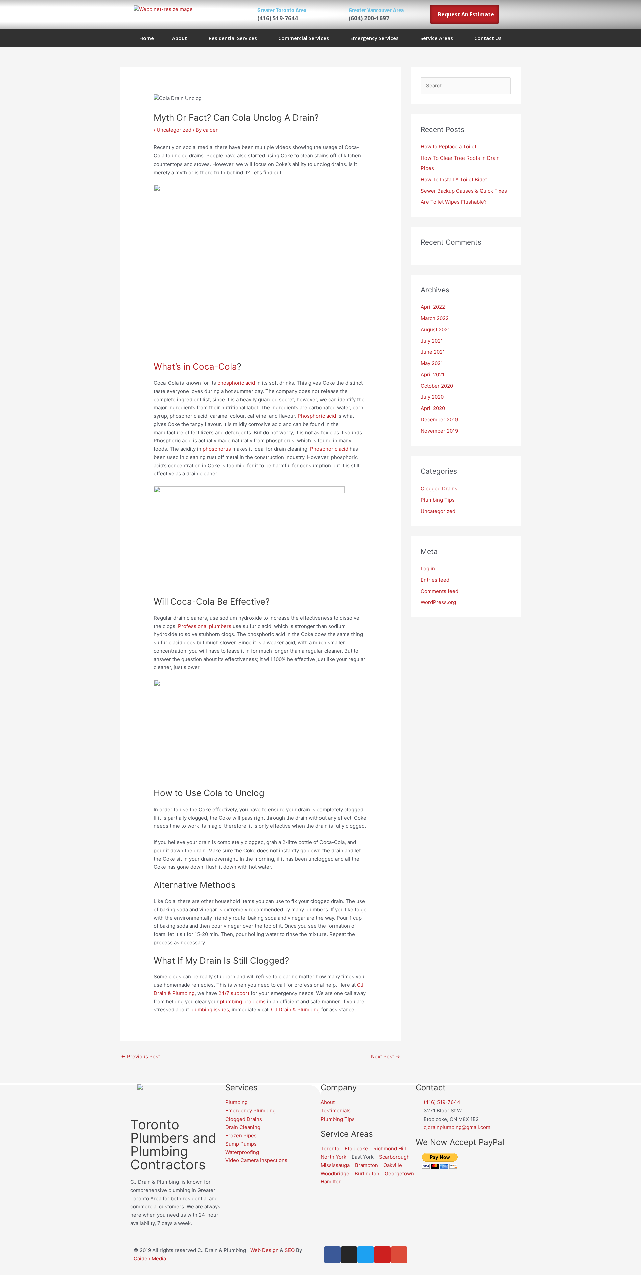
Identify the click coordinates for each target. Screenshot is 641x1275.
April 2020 (433, 408)
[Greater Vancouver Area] (334, 14)
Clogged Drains (439, 488)
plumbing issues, (209, 1009)
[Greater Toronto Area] (242, 14)
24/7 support (233, 993)
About (179, 38)
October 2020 (437, 386)
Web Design (264, 1250)
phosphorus (217, 449)
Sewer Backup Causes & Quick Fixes (464, 191)
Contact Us (488, 38)
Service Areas (436, 38)
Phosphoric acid (317, 416)
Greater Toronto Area (281, 10)
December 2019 (439, 419)
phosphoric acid (236, 383)
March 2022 (435, 318)
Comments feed (439, 591)
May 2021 (432, 363)
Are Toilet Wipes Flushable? (454, 202)
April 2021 (432, 374)
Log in (428, 568)
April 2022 (433, 307)
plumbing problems (243, 1001)
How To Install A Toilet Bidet (454, 179)
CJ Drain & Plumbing (295, 1009)
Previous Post (140, 1056)
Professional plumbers (204, 626)
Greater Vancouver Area (376, 10)
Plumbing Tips (438, 500)
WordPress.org (438, 602)
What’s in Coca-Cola (195, 366)
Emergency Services (374, 38)
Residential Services (233, 38)
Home (146, 38)
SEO (290, 1250)
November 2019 (439, 431)
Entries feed (435, 580)
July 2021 (432, 341)
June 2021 (433, 352)
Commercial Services (303, 38)
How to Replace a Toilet (448, 146)
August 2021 (435, 329)
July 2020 (432, 397)
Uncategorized (174, 130)
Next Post (385, 1056)
